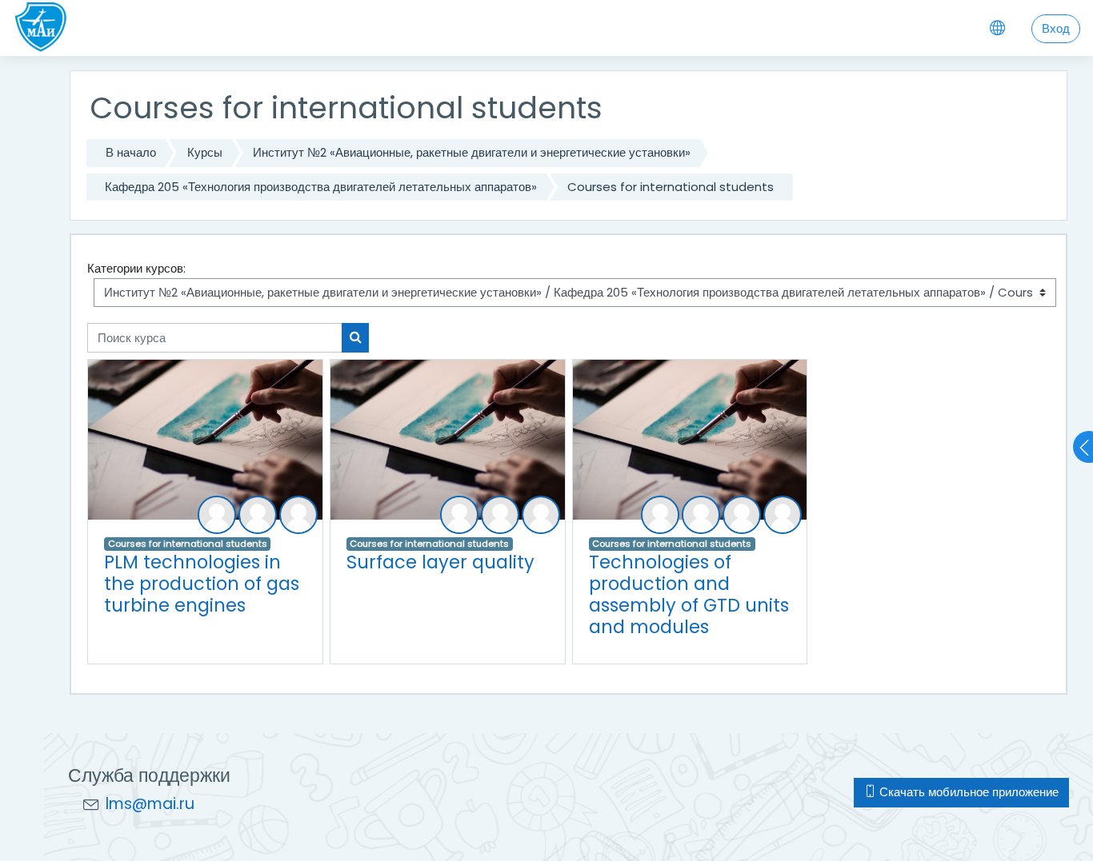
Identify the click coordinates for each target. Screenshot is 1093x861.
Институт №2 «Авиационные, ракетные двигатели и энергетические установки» (472, 152)
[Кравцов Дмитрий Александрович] (500, 515)
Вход (1056, 28)
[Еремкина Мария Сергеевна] (257, 515)
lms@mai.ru (150, 804)
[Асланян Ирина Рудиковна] (660, 515)
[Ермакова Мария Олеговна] (298, 515)
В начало (131, 152)
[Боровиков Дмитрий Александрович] (217, 515)
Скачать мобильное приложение (967, 791)
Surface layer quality (440, 562)
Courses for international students (670, 186)
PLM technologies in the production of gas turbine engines (201, 583)
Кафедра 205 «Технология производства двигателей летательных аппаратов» (321, 186)
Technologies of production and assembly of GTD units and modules (689, 594)
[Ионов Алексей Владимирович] (742, 515)
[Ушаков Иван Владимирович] (541, 515)
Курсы (204, 152)
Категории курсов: (136, 268)
